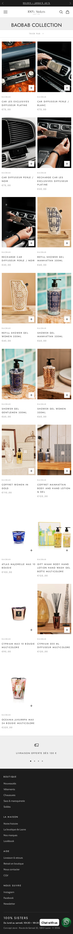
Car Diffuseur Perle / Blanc (53, 103)
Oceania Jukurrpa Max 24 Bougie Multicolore (18, 721)
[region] (36, 749)
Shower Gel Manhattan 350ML (50, 334)
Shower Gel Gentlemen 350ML (14, 410)
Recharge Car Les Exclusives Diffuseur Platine (52, 181)
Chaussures (9, 795)
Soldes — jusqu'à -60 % (36, 3)
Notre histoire (11, 823)
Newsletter (9, 903)
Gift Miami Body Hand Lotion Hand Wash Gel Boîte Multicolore (53, 568)
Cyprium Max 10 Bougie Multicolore (18, 645)
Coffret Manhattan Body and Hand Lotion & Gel (53, 488)
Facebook (8, 897)
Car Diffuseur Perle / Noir (17, 179)
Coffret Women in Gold (15, 486)
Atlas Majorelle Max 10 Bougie (19, 566)
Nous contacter (11, 869)
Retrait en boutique (14, 863)
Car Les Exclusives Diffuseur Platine (15, 103)
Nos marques (10, 835)
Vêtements (9, 789)
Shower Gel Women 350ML (51, 410)
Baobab (6, 97)
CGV (6, 875)
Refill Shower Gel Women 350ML (15, 334)
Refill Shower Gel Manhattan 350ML (50, 258)
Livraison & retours (13, 857)
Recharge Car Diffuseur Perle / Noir (18, 258)
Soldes (7, 806)
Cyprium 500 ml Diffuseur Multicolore (53, 645)
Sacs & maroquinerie (14, 800)
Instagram (9, 892)
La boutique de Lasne (15, 829)
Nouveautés (10, 783)
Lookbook (9, 841)
